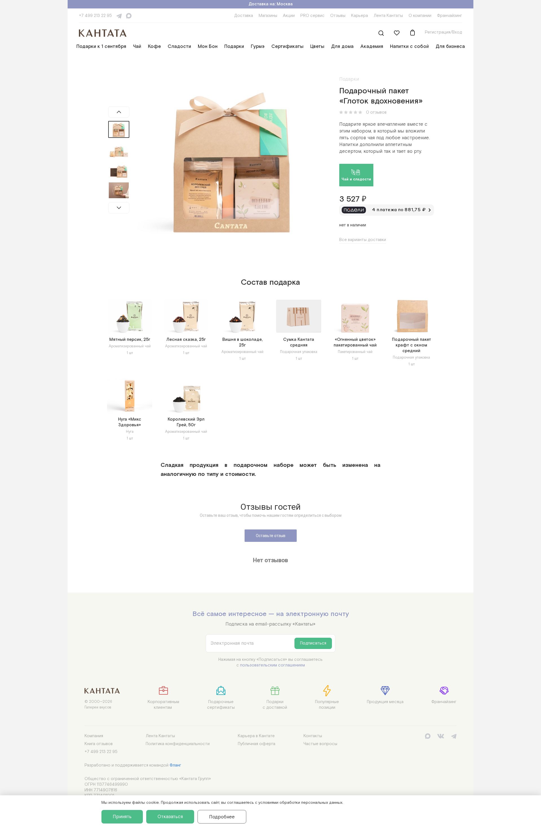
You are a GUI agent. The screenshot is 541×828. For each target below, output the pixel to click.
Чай (137, 46)
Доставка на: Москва (271, 4)
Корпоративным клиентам (163, 704)
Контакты (312, 736)
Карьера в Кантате (256, 736)
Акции (289, 15)
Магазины (268, 15)
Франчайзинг (449, 15)
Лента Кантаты (388, 15)
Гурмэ (258, 46)
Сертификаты (287, 46)
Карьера (359, 15)
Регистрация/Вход (443, 32)
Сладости (179, 46)
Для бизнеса (450, 46)
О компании (420, 15)
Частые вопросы (320, 744)
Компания (94, 736)
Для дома (342, 46)
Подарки (234, 46)
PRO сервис (312, 15)
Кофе (154, 46)
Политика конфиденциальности (178, 744)
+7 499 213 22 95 (95, 15)
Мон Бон (208, 46)
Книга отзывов (99, 744)
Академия (371, 46)
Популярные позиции (327, 704)
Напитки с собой (409, 46)
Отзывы (337, 15)
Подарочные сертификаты (221, 704)
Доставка (243, 15)
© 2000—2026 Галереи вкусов (98, 704)
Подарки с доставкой (275, 704)
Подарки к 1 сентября (101, 46)
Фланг (175, 765)
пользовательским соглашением (272, 665)
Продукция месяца (385, 702)
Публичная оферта (256, 744)
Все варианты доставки (362, 239)
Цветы (317, 46)
